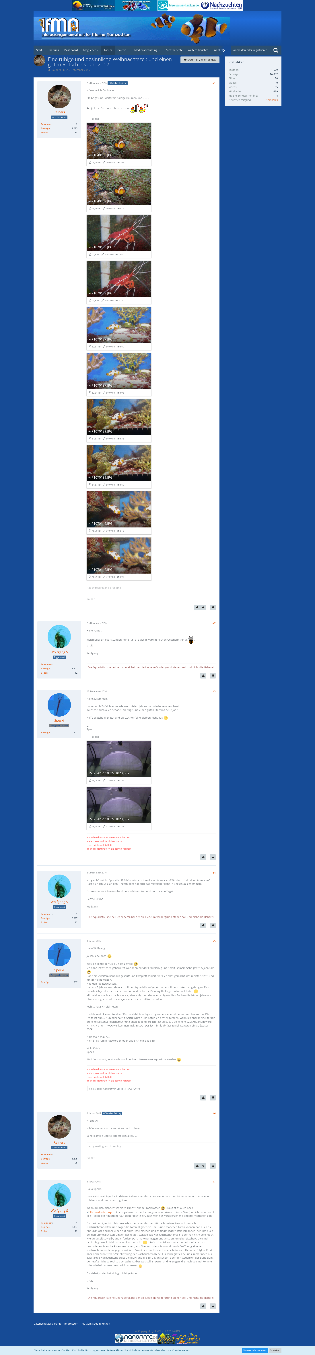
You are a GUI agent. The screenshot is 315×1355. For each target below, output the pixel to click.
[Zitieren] (213, 607)
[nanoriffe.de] (136, 1338)
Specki (120, 1088)
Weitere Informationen (254, 1350)
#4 (214, 872)
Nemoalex (272, 100)
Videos (44, 132)
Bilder (44, 672)
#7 (214, 1181)
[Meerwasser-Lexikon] (179, 5)
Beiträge (45, 128)
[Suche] (275, 50)
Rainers (56, 70)
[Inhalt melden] (197, 607)
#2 (214, 623)
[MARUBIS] (221, 5)
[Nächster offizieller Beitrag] (203, 607)
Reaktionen (46, 124)
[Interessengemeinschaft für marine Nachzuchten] (157, 28)
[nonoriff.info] (179, 1338)
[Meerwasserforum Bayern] (136, 5)
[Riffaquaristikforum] (93, 5)
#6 (214, 1113)
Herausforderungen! (102, 1212)
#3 (214, 691)
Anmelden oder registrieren (250, 50)
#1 (214, 83)
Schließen (275, 1350)
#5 (214, 941)
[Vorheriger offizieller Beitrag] (203, 1166)
